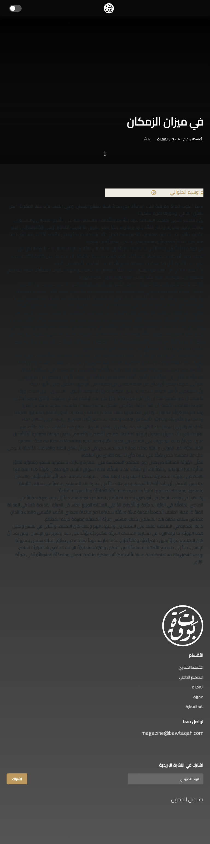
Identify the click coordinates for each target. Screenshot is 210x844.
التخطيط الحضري (191, 667)
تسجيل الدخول (186, 799)
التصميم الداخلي (191, 677)
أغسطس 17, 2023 (188, 139)
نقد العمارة (194, 706)
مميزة (198, 696)
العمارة (162, 139)
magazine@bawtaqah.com (172, 733)
